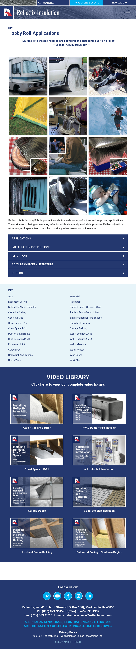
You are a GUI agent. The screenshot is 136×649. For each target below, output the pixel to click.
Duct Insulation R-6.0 (19, 339)
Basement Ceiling (17, 301)
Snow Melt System (80, 323)
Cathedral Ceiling (17, 312)
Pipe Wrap (75, 301)
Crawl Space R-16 (17, 323)
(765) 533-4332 (88, 611)
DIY (10, 290)
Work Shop (75, 360)
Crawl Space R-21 (17, 328)
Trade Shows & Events (86, 2)
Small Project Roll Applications (86, 317)
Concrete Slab (15, 317)
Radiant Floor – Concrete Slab (85, 307)
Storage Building (78, 328)
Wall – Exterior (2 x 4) (81, 333)
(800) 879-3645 (52, 611)
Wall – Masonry (78, 344)
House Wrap (14, 360)
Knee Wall (75, 296)
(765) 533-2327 (41, 615)
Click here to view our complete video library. (68, 384)
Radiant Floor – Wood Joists (84, 312)
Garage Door (14, 349)
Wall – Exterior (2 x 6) (81, 339)
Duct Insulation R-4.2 (19, 333)
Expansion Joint (16, 344)
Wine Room (76, 355)
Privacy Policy (68, 632)
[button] (68, 239)
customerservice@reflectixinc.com (87, 615)
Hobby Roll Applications (20, 355)
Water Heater (77, 349)
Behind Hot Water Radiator (22, 307)
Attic (10, 296)
